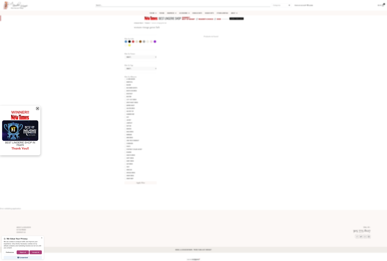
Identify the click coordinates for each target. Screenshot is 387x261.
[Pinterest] (368, 236)
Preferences (10, 252)
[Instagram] (365, 236)
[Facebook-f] (357, 236)
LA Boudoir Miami (138, 23)
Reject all (23, 252)
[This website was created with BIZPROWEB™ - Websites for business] (193, 259)
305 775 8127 (361, 230)
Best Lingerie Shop (170, 18)
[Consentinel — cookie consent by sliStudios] (22, 257)
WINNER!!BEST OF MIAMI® (188, 18)
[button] (37, 108)
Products (147, 23)
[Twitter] (361, 236)
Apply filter (140, 183)
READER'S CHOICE (206, 19)
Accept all (35, 252)
